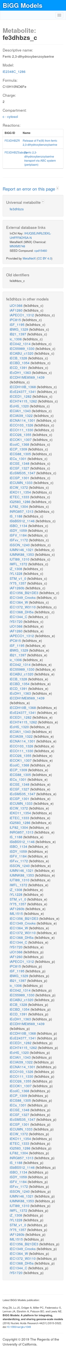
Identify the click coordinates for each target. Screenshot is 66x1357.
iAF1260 (16, 310)
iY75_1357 (18, 583)
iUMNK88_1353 (22, 554)
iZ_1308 (16, 568)
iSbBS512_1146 (23, 520)
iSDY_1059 (19, 530)
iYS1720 (16, 621)
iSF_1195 (17, 324)
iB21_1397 (18, 334)
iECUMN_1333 (21, 482)
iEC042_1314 (21, 343)
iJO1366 (16, 305)
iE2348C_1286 (14, 71)
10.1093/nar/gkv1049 (19, 1327)
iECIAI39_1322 (22, 415)
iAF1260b (17, 587)
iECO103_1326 (22, 425)
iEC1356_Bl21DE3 (24, 592)
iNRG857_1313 (22, 511)
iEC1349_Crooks (23, 597)
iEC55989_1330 (22, 348)
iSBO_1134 (19, 525)
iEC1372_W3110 (23, 606)
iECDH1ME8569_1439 (27, 377)
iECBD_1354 (20, 362)
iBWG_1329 (19, 329)
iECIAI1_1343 (21, 410)
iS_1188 (16, 516)
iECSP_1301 (20, 477)
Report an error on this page (29, 189)
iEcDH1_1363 (21, 372)
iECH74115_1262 (24, 401)
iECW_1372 (19, 487)
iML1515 (17, 913)
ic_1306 (16, 338)
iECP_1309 (19, 449)
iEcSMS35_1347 (23, 472)
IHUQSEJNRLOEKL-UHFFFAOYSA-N (30, 235)
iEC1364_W (19, 602)
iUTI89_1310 (20, 559)
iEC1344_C (19, 616)
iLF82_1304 (19, 506)
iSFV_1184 (19, 535)
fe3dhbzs (17, 208)
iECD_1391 (19, 367)
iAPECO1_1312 (22, 314)
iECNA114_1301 (23, 420)
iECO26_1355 (21, 434)
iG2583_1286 (20, 501)
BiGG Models (22, 5)
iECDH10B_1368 (23, 386)
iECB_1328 (19, 358)
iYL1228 (16, 573)
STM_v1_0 (18, 578)
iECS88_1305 (21, 453)
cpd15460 (40, 250)
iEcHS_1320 (20, 406)
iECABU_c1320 (22, 353)
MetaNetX (29, 258)
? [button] (57, 188)
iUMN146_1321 (22, 549)
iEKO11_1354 (21, 492)
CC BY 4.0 (44, 258)
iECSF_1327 (20, 468)
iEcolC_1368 (20, 444)
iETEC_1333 (20, 496)
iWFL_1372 (19, 563)
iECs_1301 (18, 458)
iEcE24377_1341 (23, 391)
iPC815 (16, 319)
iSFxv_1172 (19, 539)
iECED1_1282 (21, 396)
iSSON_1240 (20, 544)
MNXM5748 (17, 246)
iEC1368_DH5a (22, 611)
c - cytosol (10, 116)
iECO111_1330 (22, 429)
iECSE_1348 (20, 463)
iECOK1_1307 (21, 439)
